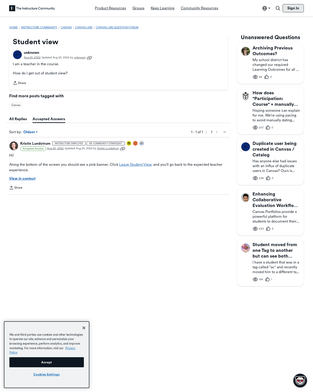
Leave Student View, (135, 164)
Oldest (29, 132)
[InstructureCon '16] (135, 144)
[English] (32, 8)
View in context (22, 178)
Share (19, 83)
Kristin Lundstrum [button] (35, 143)
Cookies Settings (46, 374)
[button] (17, 54)
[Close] (84, 328)
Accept (46, 362)
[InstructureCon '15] (129, 144)
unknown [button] (31, 52)
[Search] (278, 8)
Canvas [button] (15, 105)
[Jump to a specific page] (224, 132)
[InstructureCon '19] (142, 144)
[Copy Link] (89, 57)
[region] (47, 354)
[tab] (18, 119)
